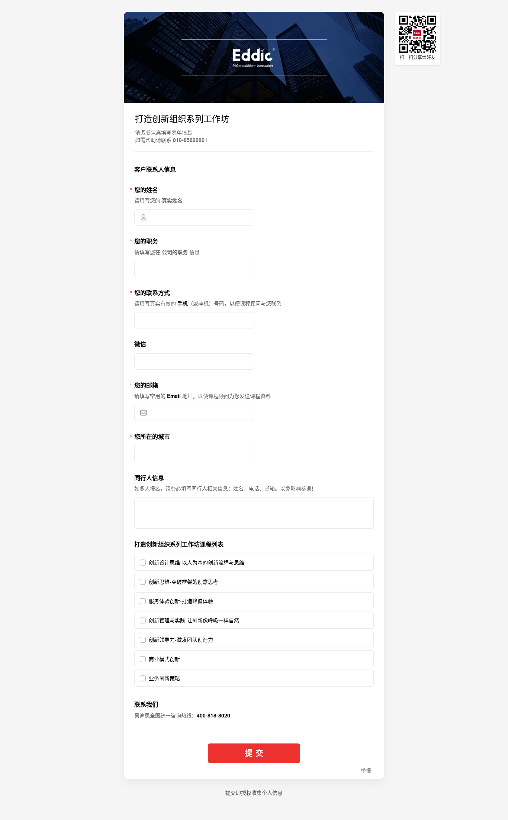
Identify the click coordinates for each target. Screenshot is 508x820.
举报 (366, 770)
